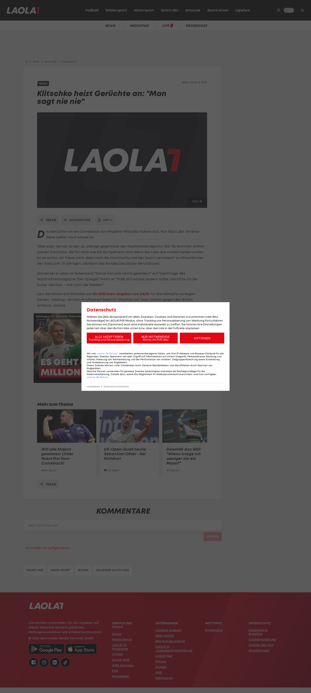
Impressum (93, 386)
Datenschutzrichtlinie (116, 386)
